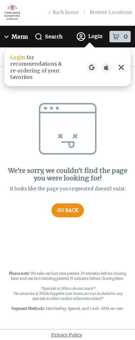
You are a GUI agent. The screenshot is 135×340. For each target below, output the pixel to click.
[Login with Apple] (106, 67)
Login (95, 36)
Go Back (67, 210)
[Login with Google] (92, 67)
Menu (20, 36)
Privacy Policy (66, 334)
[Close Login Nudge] (121, 67)
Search (54, 36)
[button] (67, 67)
